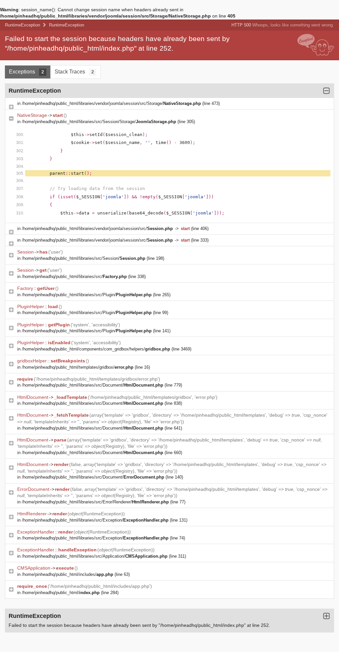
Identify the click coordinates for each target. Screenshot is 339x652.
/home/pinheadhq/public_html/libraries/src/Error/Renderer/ (95, 501)
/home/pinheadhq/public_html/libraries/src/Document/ (92, 385)
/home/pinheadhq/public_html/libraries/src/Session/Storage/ (99, 121)
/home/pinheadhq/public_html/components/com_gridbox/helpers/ (96, 349)
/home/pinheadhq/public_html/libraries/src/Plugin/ (87, 294)
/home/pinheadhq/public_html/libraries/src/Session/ (83, 258)
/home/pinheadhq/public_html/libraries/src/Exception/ (95, 520)
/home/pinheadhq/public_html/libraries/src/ (74, 276)
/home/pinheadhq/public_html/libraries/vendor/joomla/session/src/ (97, 228)
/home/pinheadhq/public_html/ (61, 592)
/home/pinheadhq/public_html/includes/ (67, 574)
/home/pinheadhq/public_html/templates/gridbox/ (77, 367)
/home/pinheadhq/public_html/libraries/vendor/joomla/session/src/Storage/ (111, 103)
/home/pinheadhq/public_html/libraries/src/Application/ (95, 556)
